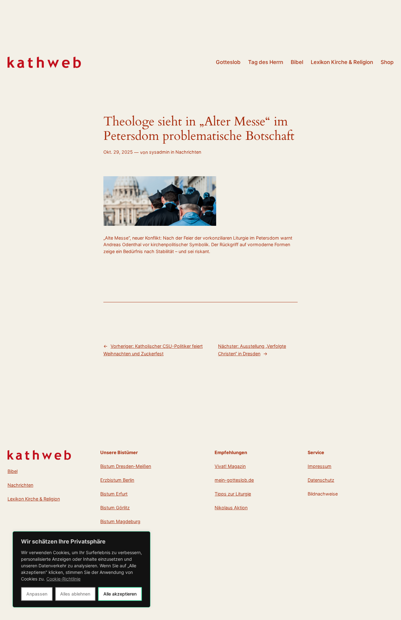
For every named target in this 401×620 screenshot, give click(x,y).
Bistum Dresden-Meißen (125, 466)
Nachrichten (188, 152)
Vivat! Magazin (230, 466)
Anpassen (36, 593)
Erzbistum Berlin (117, 480)
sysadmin (159, 152)
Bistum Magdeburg (120, 521)
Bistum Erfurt (114, 493)
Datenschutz (321, 480)
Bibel (13, 471)
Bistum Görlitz (115, 507)
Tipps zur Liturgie (233, 493)
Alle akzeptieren (120, 593)
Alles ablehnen (75, 593)
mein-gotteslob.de (234, 480)
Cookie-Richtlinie (63, 578)
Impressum (319, 466)
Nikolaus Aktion (231, 507)
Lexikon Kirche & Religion (34, 498)
